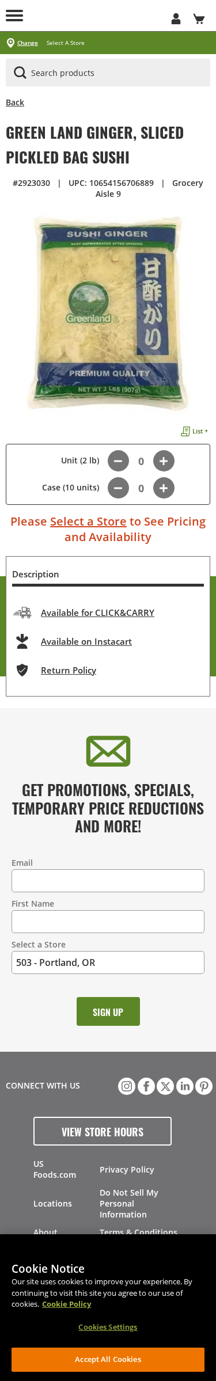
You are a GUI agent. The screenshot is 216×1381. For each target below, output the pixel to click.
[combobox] (108, 73)
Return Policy (68, 670)
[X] (164, 1085)
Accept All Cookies (108, 1359)
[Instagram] (125, 1085)
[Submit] (20, 72)
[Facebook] (145, 1085)
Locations (52, 1203)
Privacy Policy (127, 1169)
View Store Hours (102, 1131)
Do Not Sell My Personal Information (129, 1203)
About (45, 1232)
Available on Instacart (86, 641)
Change (27, 43)
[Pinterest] (202, 1085)
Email (22, 862)
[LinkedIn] (183, 1085)
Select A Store (66, 43)
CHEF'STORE (96, 15)
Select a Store (88, 521)
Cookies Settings (107, 1327)
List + (200, 431)
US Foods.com (54, 1169)
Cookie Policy (66, 1304)
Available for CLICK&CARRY (97, 612)
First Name (33, 903)
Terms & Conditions (138, 1232)
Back (15, 102)
